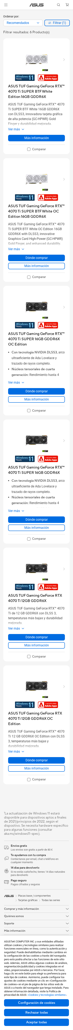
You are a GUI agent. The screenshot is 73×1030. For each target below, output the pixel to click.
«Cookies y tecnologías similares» (47, 994)
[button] (6, 5)
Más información (36, 138)
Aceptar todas (36, 1022)
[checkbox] (36, 149)
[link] (36, 4)
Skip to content (2, 12)
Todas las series (51, 900)
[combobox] (23, 23)
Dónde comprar (37, 258)
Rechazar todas (36, 1013)
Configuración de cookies (36, 1003)
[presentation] (38, 23)
